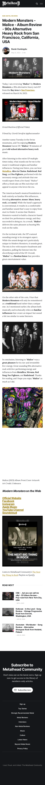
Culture (22, 735)
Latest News (22, 740)
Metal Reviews (22, 717)
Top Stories (22, 709)
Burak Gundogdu (19, 49)
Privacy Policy (22, 748)
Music (22, 731)
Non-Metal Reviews (10, 16)
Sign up (22, 704)
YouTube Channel (13, 509)
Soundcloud (9, 512)
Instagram (8, 504)
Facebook (8, 501)
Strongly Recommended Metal (22, 713)
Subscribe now (24, 690)
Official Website (11, 498)
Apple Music (9, 506)
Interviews (22, 722)
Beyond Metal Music (22, 744)
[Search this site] (37, 3)
